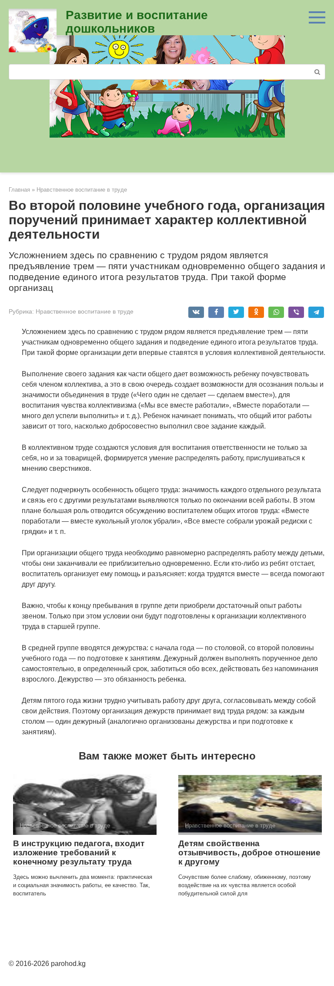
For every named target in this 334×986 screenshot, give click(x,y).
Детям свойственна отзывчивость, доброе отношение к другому (249, 852)
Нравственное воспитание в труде (85, 311)
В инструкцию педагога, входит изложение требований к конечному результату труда (78, 852)
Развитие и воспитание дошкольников (137, 21)
